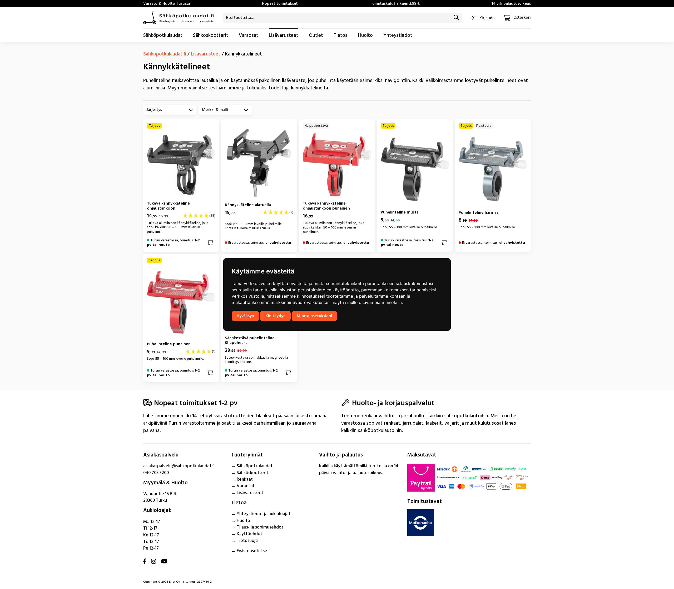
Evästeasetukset (253, 551)
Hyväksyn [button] (245, 316)
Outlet (316, 35)
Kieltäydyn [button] (275, 316)
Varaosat (248, 35)
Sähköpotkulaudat (162, 35)
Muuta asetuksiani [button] (314, 316)
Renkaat (245, 479)
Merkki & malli (215, 110)
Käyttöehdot (249, 533)
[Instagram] (153, 562)
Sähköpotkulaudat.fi (164, 54)
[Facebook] (144, 562)
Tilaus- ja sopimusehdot (260, 527)
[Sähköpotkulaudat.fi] (178, 17)
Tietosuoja (247, 540)
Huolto (365, 35)
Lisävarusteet (283, 35)
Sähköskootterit (210, 35)
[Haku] (456, 18)
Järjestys (154, 110)
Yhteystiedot (397, 35)
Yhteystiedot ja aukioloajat (263, 513)
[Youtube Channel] (164, 562)
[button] (210, 242)
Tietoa (341, 35)
